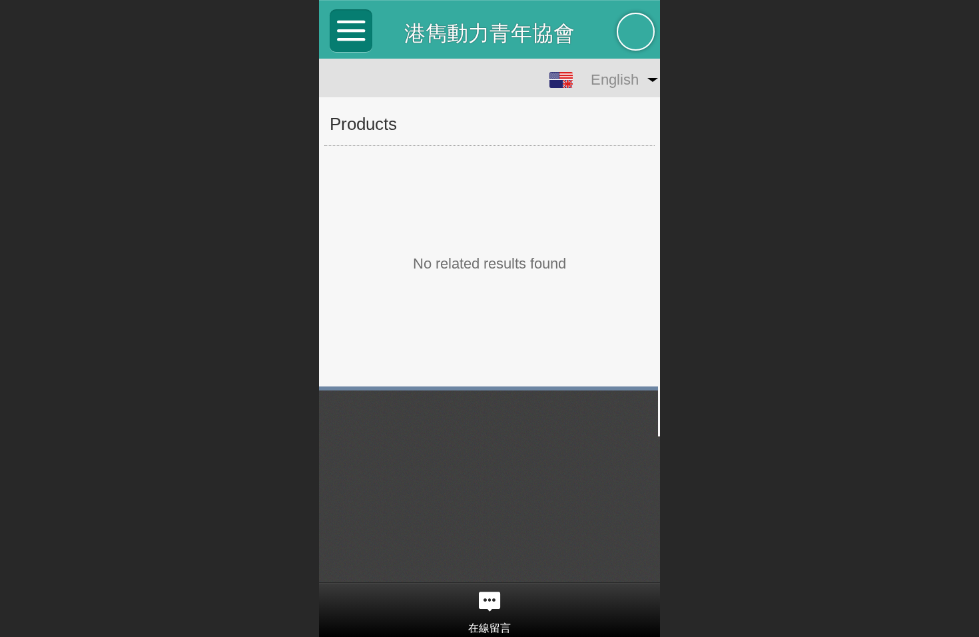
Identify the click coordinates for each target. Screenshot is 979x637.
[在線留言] (489, 602)
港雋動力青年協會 (489, 33)
